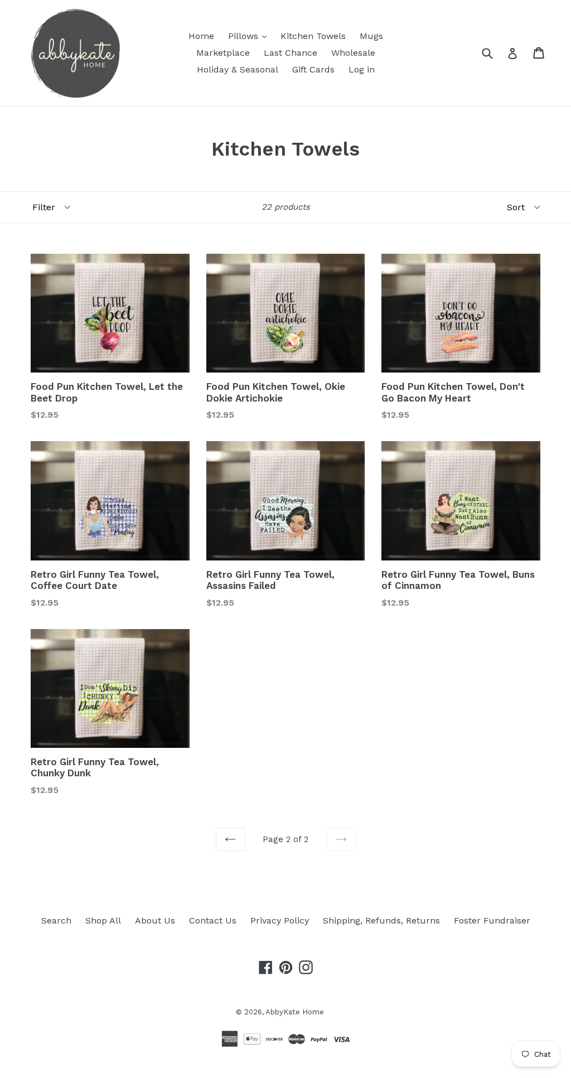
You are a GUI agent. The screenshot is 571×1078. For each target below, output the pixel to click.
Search (56, 920)
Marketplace (223, 52)
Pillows (244, 36)
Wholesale (353, 52)
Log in (362, 69)
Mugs (371, 36)
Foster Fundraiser (492, 920)
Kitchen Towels (313, 36)
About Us (155, 920)
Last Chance (290, 52)
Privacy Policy (279, 920)
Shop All (103, 920)
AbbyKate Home (294, 1012)
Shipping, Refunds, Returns (381, 920)
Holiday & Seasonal (237, 69)
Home (201, 36)
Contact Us (212, 920)
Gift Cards (313, 69)
